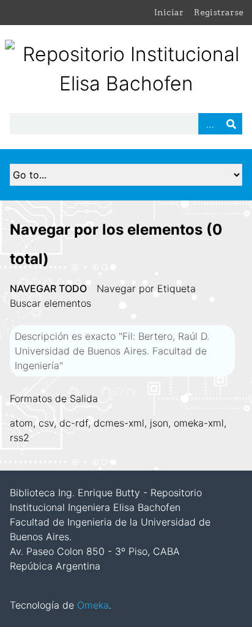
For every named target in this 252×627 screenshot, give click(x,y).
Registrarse (218, 12)
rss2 (19, 437)
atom (21, 423)
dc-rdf (73, 423)
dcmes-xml (119, 423)
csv (46, 423)
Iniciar (168, 12)
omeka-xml (199, 423)
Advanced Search (209, 123)
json (159, 423)
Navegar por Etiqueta (146, 288)
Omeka (93, 605)
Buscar (231, 123)
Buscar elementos (50, 303)
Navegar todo (48, 288)
